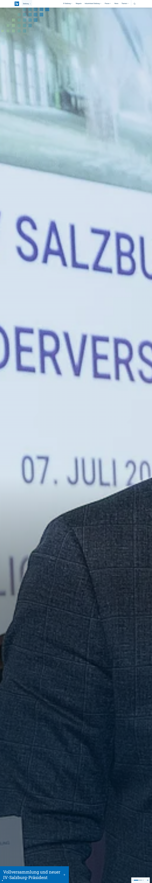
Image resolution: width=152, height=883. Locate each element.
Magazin (79, 3)
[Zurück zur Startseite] (17, 4)
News (116, 3)
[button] (136, 880)
